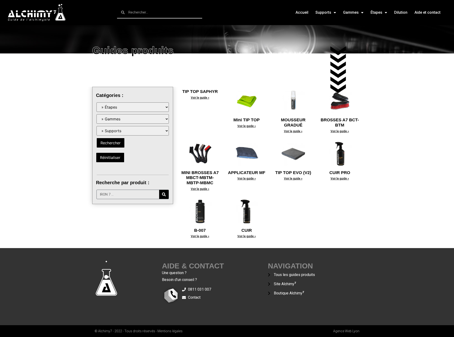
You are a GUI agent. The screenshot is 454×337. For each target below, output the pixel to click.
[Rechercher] (164, 194)
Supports (323, 12)
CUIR (246, 230)
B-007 (200, 230)
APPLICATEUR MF (246, 172)
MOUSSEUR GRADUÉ (293, 122)
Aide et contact (428, 12)
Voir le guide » (200, 97)
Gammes (351, 12)
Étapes (376, 12)
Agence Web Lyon (346, 331)
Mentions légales (170, 331)
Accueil (302, 12)
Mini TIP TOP (246, 120)
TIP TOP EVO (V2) (293, 172)
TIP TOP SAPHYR (200, 91)
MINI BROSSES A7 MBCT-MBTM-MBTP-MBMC (200, 177)
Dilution (400, 12)
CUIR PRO (339, 172)
